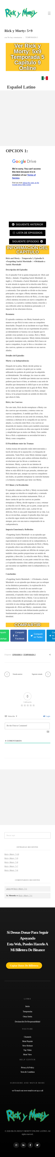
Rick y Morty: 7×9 (11, 858)
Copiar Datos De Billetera (24, 965)
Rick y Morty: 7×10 (11, 854)
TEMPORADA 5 (31, 37)
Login (47, 716)
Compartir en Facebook (19, 635)
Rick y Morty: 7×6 (11, 870)
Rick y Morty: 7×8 (11, 862)
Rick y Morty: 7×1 (20, 889)
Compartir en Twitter (38, 635)
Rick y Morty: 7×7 (11, 866)
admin (8, 889)
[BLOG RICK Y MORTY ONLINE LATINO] (21, 13)
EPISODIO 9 (17, 655)
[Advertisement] (27, 118)
